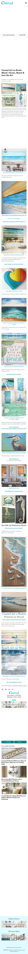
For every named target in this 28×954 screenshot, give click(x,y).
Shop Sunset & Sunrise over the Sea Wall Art (14, 221)
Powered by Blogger (14, 951)
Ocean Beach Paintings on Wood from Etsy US (14, 172)
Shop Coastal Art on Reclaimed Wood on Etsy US (14, 215)
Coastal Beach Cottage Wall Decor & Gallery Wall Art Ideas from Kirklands (13, 797)
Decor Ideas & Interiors (9, 35)
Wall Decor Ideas (22, 685)
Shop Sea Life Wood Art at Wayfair (14, 528)
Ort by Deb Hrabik (15, 218)
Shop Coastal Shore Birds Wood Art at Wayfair (14, 452)
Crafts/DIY (18, 695)
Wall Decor (15, 685)
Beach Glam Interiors (14, 488)
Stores (15, 697)
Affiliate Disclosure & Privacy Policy (14, 947)
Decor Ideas (10, 695)
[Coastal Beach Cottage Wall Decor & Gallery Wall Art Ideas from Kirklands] (14, 788)
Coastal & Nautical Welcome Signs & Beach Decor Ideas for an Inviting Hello (13, 762)
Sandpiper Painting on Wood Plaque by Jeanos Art (14, 588)
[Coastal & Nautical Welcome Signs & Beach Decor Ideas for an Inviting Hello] (14, 753)
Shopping (9, 697)
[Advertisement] (14, 20)
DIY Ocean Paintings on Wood (14, 682)
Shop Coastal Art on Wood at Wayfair (14, 264)
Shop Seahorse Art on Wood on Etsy (14, 491)
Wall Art (10, 685)
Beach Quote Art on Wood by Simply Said (14, 366)
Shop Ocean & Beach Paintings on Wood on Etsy (14, 428)
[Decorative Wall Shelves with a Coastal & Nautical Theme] (14, 772)
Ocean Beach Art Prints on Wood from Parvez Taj (14, 676)
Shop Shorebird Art (14, 459)
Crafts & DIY (22, 35)
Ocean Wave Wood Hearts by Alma (14, 291)
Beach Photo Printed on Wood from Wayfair (14, 254)
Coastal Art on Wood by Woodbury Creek (14, 417)
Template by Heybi (21, 950)
